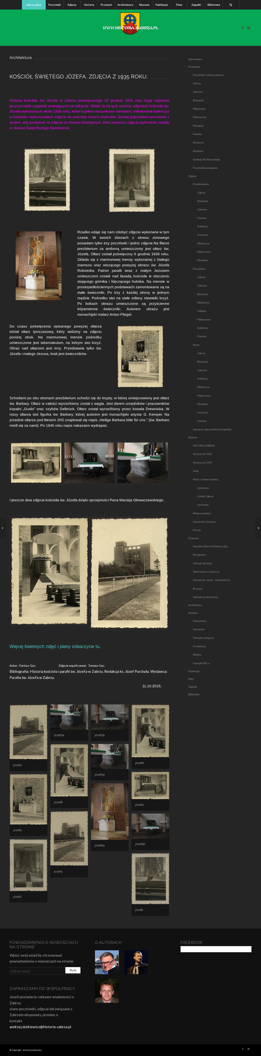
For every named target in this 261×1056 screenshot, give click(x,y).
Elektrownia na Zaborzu (206, 571)
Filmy (191, 678)
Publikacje (193, 671)
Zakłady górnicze (202, 563)
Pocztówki (194, 66)
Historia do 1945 (202, 454)
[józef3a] (142, 463)
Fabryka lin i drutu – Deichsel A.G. (211, 580)
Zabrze (197, 83)
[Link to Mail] (248, 28)
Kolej (196, 470)
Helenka (201, 310)
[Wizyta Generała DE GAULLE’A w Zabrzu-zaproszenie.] (3, 528)
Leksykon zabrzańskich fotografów (212, 429)
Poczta (197, 530)
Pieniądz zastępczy (203, 637)
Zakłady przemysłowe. (205, 597)
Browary (198, 588)
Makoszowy (200, 117)
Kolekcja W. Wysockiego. (207, 159)
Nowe (196, 344)
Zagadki (192, 686)
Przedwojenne (201, 184)
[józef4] (129, 573)
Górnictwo (199, 629)
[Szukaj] (230, 5)
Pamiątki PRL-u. (201, 663)
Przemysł (193, 538)
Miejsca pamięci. (202, 513)
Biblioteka (193, 694)
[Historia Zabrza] (130, 28)
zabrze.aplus (195, 59)
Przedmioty (199, 646)
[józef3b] (89, 463)
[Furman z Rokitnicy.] (258, 528)
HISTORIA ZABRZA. (204, 445)
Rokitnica (198, 151)
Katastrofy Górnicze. (204, 521)
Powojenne (199, 268)
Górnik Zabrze (205, 496)
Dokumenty (199, 620)
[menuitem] (34, 5)
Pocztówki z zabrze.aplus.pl (208, 74)
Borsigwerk (199, 554)
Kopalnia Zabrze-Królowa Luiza (210, 546)
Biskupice (198, 100)
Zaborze (197, 91)
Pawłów (197, 134)
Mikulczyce (199, 108)
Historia (192, 437)
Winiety (197, 654)
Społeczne (203, 487)
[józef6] (49, 573)
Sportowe (202, 504)
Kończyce (198, 142)
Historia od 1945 (202, 462)
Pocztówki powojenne (205, 167)
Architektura (195, 605)
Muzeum (193, 612)
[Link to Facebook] (243, 28)
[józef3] (36, 463)
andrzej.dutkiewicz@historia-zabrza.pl (40, 1027)
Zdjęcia (192, 176)
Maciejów (198, 125)
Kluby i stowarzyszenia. (206, 479)
